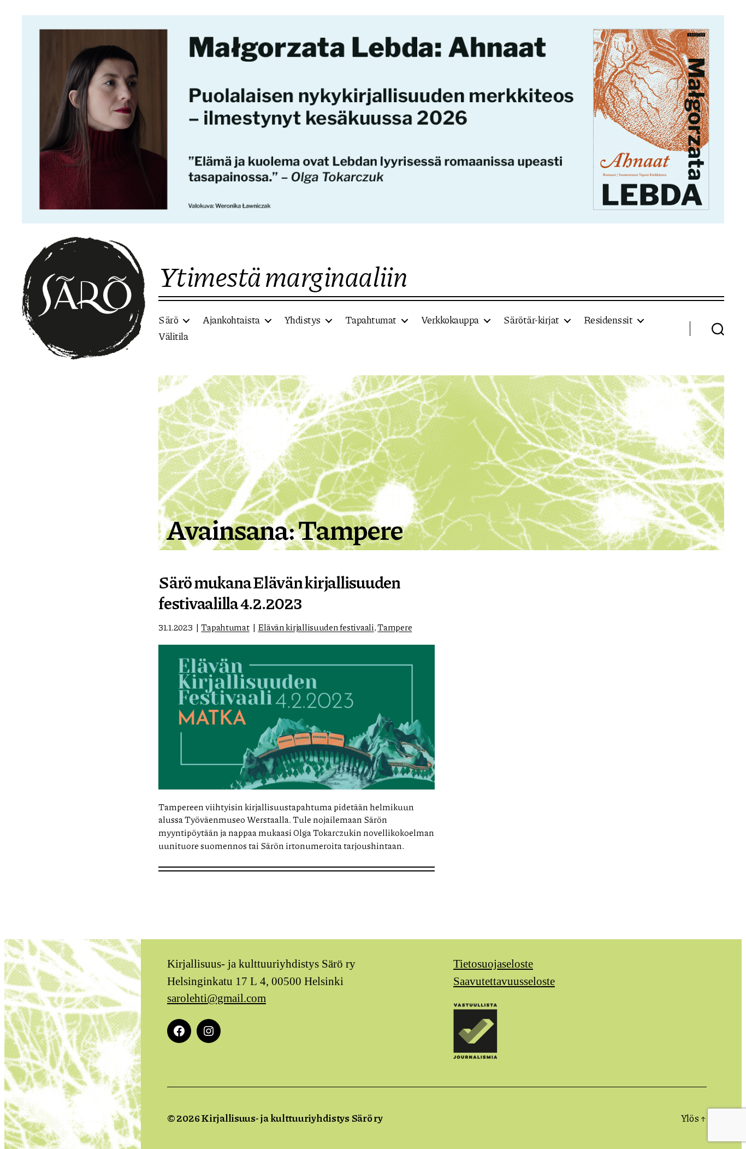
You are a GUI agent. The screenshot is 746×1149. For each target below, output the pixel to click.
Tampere (394, 627)
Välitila (173, 337)
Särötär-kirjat (531, 320)
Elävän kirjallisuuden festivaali (316, 627)
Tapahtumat (370, 320)
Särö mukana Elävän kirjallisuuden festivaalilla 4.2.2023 (279, 592)
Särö (168, 320)
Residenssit (608, 320)
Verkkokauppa (450, 320)
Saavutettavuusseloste (504, 981)
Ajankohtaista (231, 320)
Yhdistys (303, 320)
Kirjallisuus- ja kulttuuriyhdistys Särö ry (292, 1118)
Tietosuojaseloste (493, 964)
